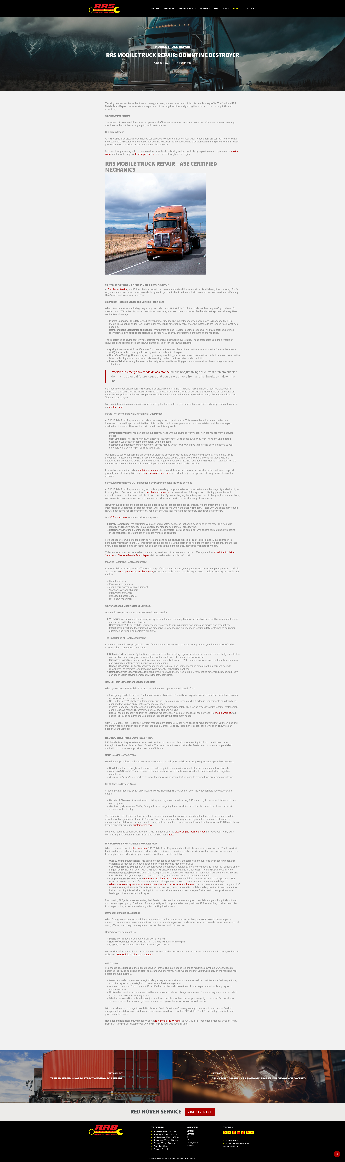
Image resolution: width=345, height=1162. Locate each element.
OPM (194, 1158)
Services (190, 1134)
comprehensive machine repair (136, 571)
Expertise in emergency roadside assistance (140, 372)
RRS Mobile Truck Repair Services (135, 954)
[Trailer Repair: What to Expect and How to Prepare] (86, 1076)
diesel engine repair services (190, 831)
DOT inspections (118, 517)
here (170, 834)
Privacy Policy (192, 1143)
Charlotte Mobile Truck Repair (133, 555)
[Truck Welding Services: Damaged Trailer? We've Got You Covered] (258, 1076)
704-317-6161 (200, 1112)
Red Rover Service (117, 289)
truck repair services (146, 154)
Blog (189, 1137)
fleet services (139, 848)
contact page (116, 407)
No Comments (183, 62)
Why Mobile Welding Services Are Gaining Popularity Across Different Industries (151, 884)
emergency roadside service (156, 473)
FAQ (188, 1140)
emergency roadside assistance (160, 878)
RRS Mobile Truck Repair (168, 1020)
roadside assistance (149, 470)
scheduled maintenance (156, 492)
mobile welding (223, 712)
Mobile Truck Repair (172, 47)
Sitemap (190, 1146)
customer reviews (143, 825)
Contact (190, 1131)
